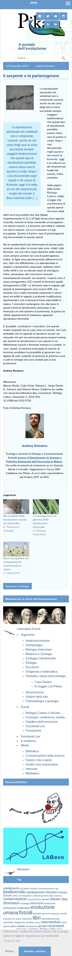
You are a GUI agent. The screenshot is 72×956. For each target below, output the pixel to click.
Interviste (31, 768)
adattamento (11, 888)
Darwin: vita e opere (39, 760)
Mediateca (32, 773)
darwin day (59, 899)
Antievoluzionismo (38, 640)
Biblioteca (32, 751)
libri (37, 918)
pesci (14, 926)
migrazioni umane (23, 922)
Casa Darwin (43, 682)
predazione (31, 926)
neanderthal (50, 922)
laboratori (27, 918)
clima (15, 895)
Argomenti (27, 634)
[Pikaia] (41, 36)
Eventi (25, 707)
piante (21, 926)
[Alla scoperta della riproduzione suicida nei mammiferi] (16, 506)
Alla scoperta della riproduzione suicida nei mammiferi (15, 519)
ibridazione (55, 914)
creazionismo (34, 899)
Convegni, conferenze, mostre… (47, 717)
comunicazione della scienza (47, 895)
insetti (64, 913)
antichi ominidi (30, 888)
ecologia (24, 903)
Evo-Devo (32, 667)
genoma (37, 913)
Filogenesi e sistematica (41, 671)
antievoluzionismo (46, 888)
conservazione (15, 899)
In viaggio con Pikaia (48, 686)
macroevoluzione (50, 918)
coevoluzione (25, 895)
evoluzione (49, 903)
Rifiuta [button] (9, 951)
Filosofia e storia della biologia (46, 676)
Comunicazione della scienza (45, 755)
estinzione (36, 903)
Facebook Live (35, 726)
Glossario (23, 869)
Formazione (33, 730)
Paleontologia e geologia (42, 701)
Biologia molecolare (39, 649)
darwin (45, 899)
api (56, 888)
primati (42, 926)
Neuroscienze (35, 692)
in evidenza (28, 740)
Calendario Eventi (28, 628)
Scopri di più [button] (12, 940)
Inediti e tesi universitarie (42, 764)
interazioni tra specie (12, 919)
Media (25, 745)
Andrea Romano (45, 65)
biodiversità (14, 891)
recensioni (55, 926)
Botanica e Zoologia (17, 586)
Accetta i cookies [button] (35, 951)
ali (21, 888)
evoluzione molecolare (16, 907)
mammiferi (8, 922)
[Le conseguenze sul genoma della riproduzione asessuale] (46, 506)
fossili (25, 912)
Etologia (31, 662)
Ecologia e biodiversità (41, 658)
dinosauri (11, 903)
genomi (46, 913)
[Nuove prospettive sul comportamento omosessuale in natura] (16, 549)
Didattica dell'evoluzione (42, 721)
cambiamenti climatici (41, 892)
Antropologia (34, 645)
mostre (37, 922)
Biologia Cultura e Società (43, 712)
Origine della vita (37, 696)
